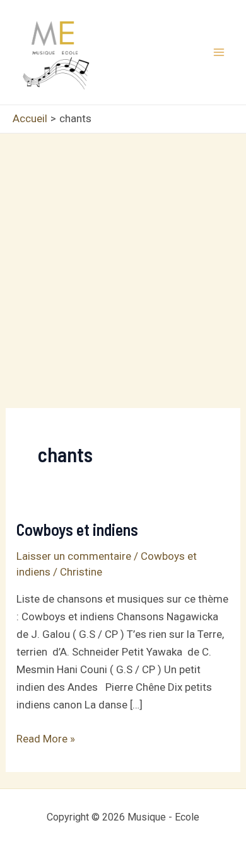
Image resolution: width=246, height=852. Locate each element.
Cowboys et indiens (77, 529)
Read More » (45, 739)
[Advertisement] (123, 262)
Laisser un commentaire (73, 556)
